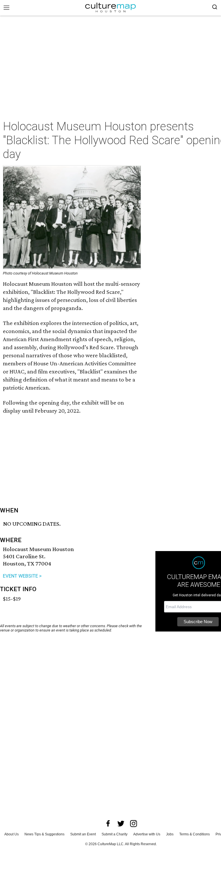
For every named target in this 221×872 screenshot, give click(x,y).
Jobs (170, 834)
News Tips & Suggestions (44, 834)
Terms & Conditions (194, 834)
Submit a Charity (114, 834)
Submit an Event (83, 834)
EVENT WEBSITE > (22, 576)
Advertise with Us (146, 834)
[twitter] (120, 823)
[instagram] (133, 823)
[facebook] (108, 823)
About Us (11, 834)
